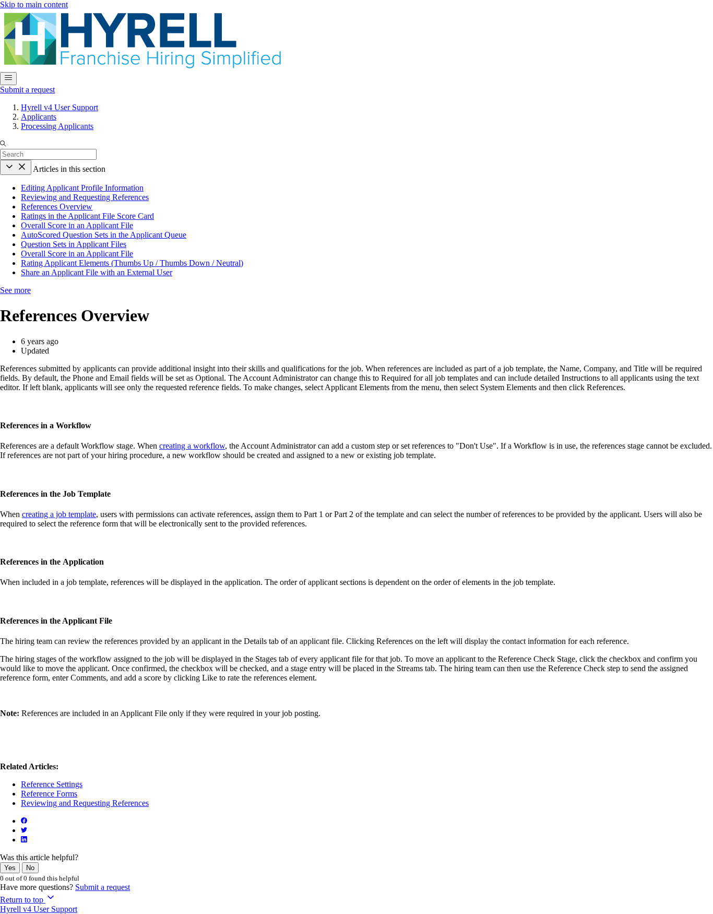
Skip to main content (34, 4)
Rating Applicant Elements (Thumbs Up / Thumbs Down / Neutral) (132, 263)
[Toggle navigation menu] (8, 78)
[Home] (141, 67)
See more (15, 290)
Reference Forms (49, 793)
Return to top (22, 899)
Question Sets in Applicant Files (73, 244)
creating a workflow (192, 445)
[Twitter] (24, 830)
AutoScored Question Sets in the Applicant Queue (103, 234)
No (30, 868)
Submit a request (27, 89)
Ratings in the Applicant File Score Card (87, 216)
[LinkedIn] (24, 839)
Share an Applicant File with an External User (96, 272)
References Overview (56, 206)
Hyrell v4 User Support (59, 107)
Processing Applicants (57, 126)
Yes (10, 868)
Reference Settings (51, 784)
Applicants (38, 116)
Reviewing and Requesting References (85, 197)
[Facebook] (24, 820)
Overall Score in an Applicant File (77, 225)
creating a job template (59, 514)
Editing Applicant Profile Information (82, 187)
